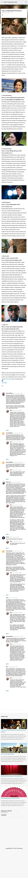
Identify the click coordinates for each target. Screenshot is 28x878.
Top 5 (5, 64)
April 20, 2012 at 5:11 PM (13, 666)
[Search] (26, 2)
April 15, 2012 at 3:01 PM (17, 541)
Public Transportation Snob (10, 2)
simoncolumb (9, 636)
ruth (7, 597)
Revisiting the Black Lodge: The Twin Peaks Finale (11, 776)
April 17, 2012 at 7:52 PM (13, 597)
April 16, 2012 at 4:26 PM (17, 572)
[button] (2, 15)
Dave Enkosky (9, 462)
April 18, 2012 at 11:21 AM (18, 636)
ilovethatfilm (9, 433)
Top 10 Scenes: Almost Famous (7, 754)
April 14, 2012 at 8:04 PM (15, 482)
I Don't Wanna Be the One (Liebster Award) (10, 798)
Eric (7, 666)
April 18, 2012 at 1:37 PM (17, 644)
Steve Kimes (9, 551)
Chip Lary (8, 482)
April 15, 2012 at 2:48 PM (14, 537)
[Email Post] (2, 381)
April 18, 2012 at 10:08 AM (17, 612)
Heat (16, 46)
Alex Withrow (9, 393)
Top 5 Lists (4, 382)
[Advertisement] (14, 832)
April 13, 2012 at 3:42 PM (18, 393)
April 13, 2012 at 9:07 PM (18, 462)
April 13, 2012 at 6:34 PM (17, 410)
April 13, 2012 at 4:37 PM (17, 433)
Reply (7, 430)
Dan (11, 410)
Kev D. (7, 537)
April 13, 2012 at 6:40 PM (17, 441)
